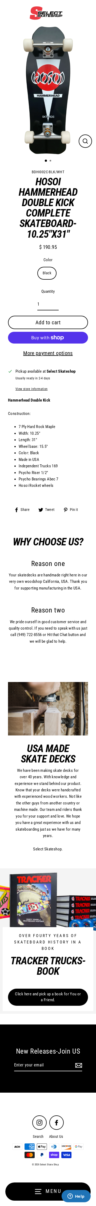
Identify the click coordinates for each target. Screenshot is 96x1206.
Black (47, 273)
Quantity (48, 291)
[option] (48, 90)
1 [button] (46, 161)
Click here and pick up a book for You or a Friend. (48, 997)
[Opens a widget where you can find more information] (76, 1196)
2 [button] (51, 161)
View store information (31, 389)
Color (48, 259)
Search (38, 1136)
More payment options (48, 353)
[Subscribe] (78, 1065)
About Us (56, 1136)
